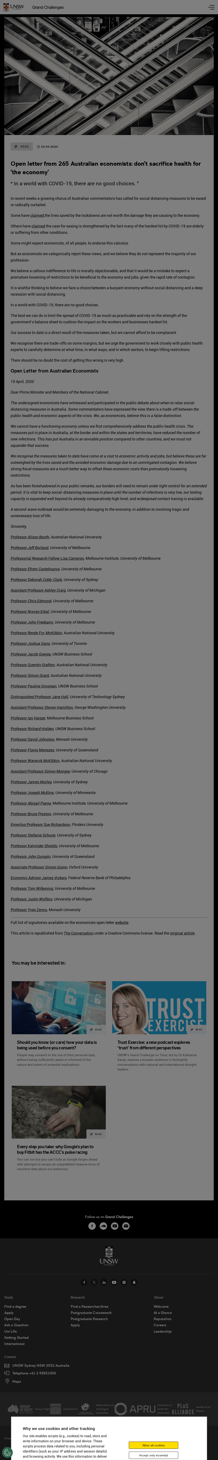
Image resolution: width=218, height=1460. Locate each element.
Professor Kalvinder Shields (34, 846)
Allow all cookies (153, 1445)
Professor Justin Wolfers (31, 899)
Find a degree (15, 1306)
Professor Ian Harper (28, 718)
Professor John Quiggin (30, 856)
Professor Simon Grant (30, 675)
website (121, 922)
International (14, 1344)
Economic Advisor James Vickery (38, 878)
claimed (37, 215)
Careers (160, 1325)
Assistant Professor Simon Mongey (40, 771)
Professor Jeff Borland (29, 547)
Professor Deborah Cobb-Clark (36, 579)
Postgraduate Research (89, 1319)
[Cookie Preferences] (7, 1452)
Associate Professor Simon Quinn (39, 867)
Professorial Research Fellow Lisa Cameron (47, 558)
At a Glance (163, 1312)
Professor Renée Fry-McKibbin (36, 633)
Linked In (104, 1282)
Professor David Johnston (32, 739)
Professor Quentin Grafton (33, 665)
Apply (8, 1312)
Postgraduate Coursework (91, 1312)
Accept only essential (153, 1455)
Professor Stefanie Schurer (33, 835)
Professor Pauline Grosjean (33, 686)
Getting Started (16, 1337)
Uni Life (10, 1331)
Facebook (84, 1282)
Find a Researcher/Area (89, 1306)
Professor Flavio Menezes (32, 750)
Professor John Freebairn (32, 622)
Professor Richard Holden (32, 728)
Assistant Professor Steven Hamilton (42, 707)
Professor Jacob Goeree (31, 654)
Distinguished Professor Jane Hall (39, 697)
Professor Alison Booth (30, 537)
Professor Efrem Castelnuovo (35, 569)
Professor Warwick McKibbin (35, 760)
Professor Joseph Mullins (32, 792)
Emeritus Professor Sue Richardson (40, 824)
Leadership (163, 1331)
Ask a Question (16, 1325)
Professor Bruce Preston (31, 814)
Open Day (12, 1319)
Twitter (94, 1282)
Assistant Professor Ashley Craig (38, 590)
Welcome (161, 1306)
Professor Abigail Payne (31, 803)
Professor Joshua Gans (30, 643)
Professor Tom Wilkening (32, 888)
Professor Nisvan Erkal (30, 611)
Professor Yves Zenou (29, 910)
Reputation (162, 1319)
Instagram (124, 1282)
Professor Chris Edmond (31, 601)
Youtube (114, 1282)
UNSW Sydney (134, 1282)
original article (182, 933)
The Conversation (78, 933)
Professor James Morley (31, 782)
